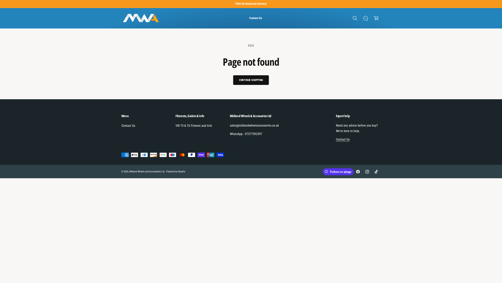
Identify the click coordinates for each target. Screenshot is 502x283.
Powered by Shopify (175, 171)
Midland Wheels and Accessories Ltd (147, 171)
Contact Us (128, 126)
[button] (354, 18)
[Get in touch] (365, 18)
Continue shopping (251, 80)
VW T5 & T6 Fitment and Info (194, 126)
